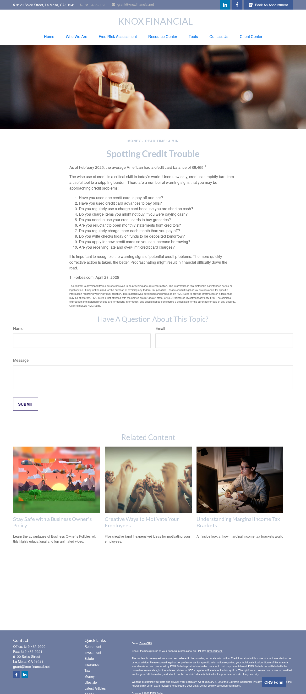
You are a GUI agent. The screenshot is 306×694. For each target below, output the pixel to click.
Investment (92, 652)
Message (21, 360)
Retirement (92, 646)
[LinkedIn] (225, 5)
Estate (89, 658)
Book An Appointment (271, 4)
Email (160, 328)
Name (18, 328)
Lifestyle (90, 682)
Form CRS (145, 643)
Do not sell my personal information (219, 685)
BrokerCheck (215, 651)
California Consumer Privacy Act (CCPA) (252, 681)
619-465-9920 (95, 4)
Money (89, 676)
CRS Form (273, 682)
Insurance (91, 664)
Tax (87, 670)
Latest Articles (95, 688)
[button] (49, 36)
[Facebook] (237, 5)
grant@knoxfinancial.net (135, 4)
